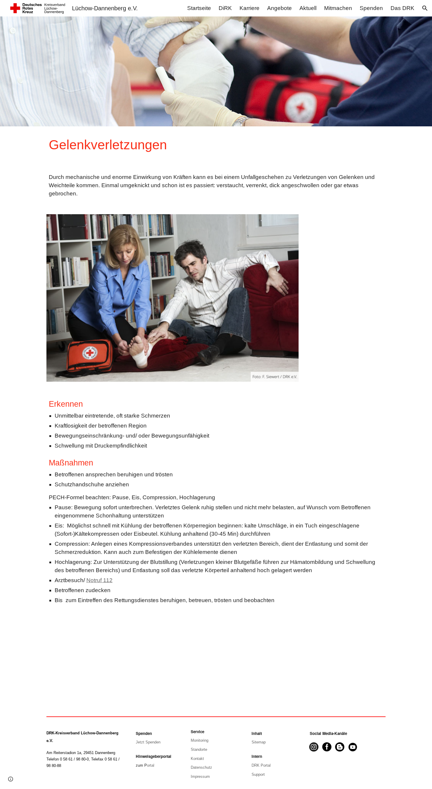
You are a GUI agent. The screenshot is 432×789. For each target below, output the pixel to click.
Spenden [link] (371, 8)
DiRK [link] (225, 8)
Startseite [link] (199, 8)
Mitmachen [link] (338, 8)
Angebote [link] (279, 8)
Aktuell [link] (308, 8)
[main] (187, 145)
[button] (425, 8)
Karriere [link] (249, 8)
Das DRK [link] (402, 8)
